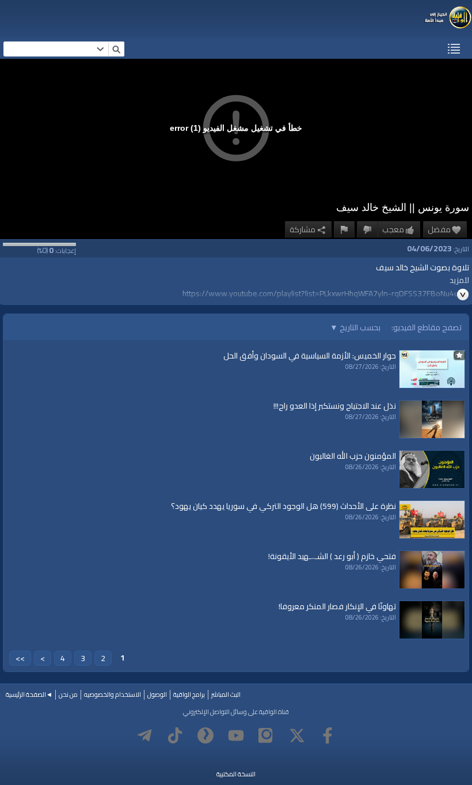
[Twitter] (297, 735)
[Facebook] (327, 735)
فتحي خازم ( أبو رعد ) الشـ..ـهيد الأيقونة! (332, 556)
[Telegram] (144, 735)
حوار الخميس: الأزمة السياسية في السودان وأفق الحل (309, 355)
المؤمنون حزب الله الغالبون (353, 455)
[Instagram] (266, 735)
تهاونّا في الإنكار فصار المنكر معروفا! (337, 606)
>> (20, 658)
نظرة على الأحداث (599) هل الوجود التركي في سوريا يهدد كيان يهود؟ (283, 506)
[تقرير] (344, 229)
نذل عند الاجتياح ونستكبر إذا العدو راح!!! (334, 405)
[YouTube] (236, 735)
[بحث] (116, 48)
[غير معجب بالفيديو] (367, 229)
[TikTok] (175, 735)
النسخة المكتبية (236, 774)
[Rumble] (205, 735)
